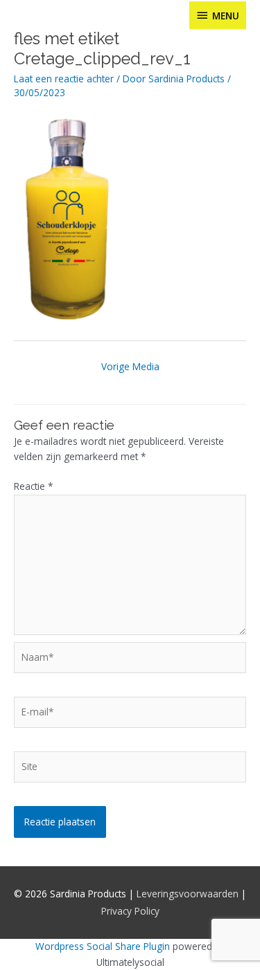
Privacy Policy (130, 910)
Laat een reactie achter (64, 78)
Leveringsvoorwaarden (188, 893)
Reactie (33, 486)
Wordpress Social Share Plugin (104, 946)
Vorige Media (130, 366)
